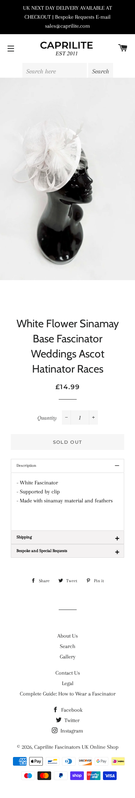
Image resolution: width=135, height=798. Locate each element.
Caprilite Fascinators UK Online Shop (76, 747)
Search (67, 646)
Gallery (68, 656)
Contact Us (67, 673)
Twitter (71, 720)
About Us (67, 636)
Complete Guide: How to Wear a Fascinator (68, 693)
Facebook (71, 710)
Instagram (71, 731)
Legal (67, 683)
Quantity (47, 418)
